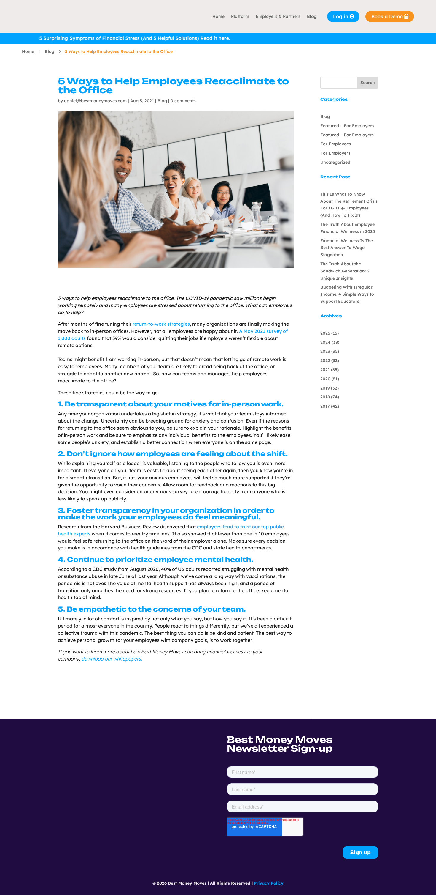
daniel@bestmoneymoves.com (95, 100)
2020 (325, 379)
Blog (311, 16)
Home (218, 16)
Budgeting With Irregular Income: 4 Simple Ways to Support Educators (347, 294)
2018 (325, 397)
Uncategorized (335, 162)
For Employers (335, 153)
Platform (240, 16)
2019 (325, 388)
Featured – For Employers (347, 135)
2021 (325, 369)
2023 (325, 351)
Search (367, 82)
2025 (325, 333)
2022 (325, 360)
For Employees (335, 143)
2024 (325, 342)
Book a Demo (387, 16)
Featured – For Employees (347, 125)
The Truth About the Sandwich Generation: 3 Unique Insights (344, 271)
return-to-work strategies (161, 324)
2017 (325, 406)
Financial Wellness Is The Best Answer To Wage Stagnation (346, 248)
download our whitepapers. (111, 659)
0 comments (183, 100)
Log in (340, 16)
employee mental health (202, 559)
